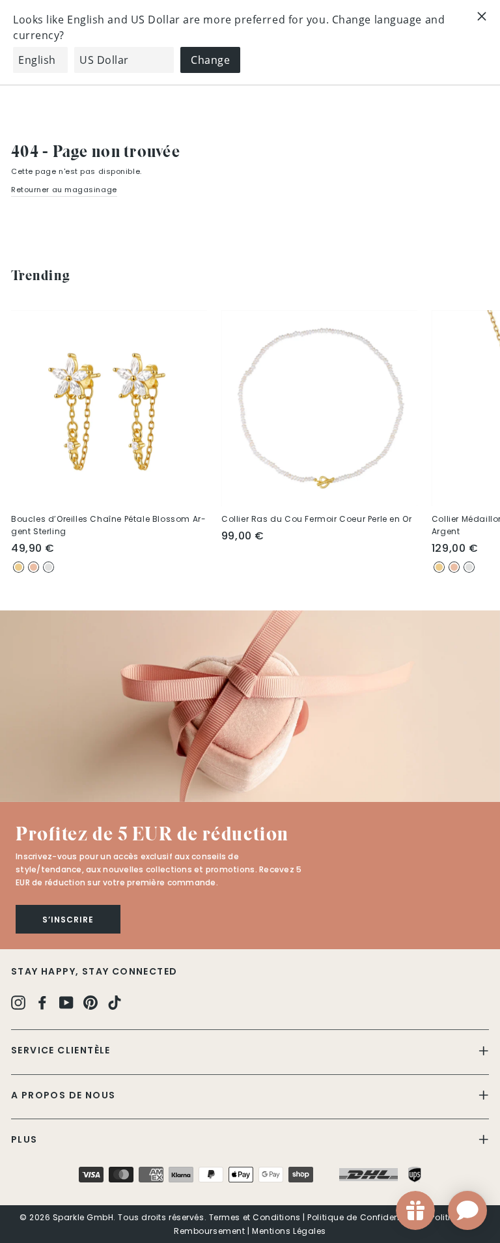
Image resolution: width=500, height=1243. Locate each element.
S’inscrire (68, 919)
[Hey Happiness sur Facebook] (42, 1002)
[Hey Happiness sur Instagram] (18, 1002)
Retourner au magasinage (64, 189)
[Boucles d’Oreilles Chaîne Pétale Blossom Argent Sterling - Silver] (48, 567)
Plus (24, 1139)
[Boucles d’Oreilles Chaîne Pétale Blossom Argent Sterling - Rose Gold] (33, 567)
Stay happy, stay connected (94, 971)
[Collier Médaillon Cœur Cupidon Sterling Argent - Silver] (469, 567)
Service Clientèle (61, 1050)
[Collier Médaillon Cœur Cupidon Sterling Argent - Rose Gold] (454, 567)
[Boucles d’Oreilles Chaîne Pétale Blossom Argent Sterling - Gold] (18, 567)
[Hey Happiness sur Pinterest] (90, 1002)
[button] (250, 706)
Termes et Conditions (255, 1217)
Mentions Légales (289, 1230)
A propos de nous (63, 1095)
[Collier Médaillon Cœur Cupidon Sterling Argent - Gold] (439, 567)
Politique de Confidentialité (365, 1217)
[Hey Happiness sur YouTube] (66, 1002)
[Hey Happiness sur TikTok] (114, 1002)
